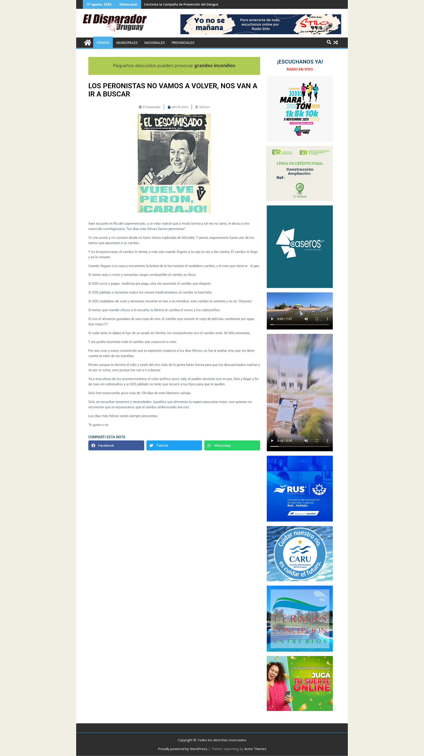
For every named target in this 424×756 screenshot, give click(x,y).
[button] (116, 445)
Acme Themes (255, 749)
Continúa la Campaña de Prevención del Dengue (181, 4)
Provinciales (183, 43)
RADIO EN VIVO (300, 69)
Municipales (127, 43)
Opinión (103, 43)
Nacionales (154, 43)
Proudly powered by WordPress (182, 749)
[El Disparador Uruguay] (87, 42)
